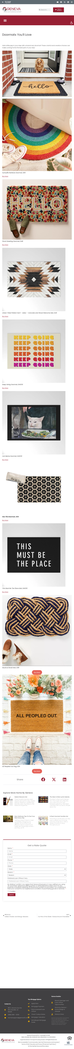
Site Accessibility (23, 1042)
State (10, 866)
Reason (10, 872)
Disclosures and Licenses (51, 1042)
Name (10, 848)
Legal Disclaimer (25, 1039)
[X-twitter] (65, 2)
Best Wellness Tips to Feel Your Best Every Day (25, 817)
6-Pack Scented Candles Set (59, 816)
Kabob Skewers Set (21, 797)
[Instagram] (72, 2)
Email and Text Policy (49, 1044)
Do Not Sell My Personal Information (38, 1046)
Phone (10, 860)
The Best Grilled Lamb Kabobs (59, 797)
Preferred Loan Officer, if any (17, 878)
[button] (5, 20)
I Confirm (12, 891)
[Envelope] (57, 2)
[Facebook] (61, 2)
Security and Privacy (36, 1044)
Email (10, 854)
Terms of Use (25, 1044)
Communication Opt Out (36, 1042)
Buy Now (5, 176)
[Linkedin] (68, 2)
